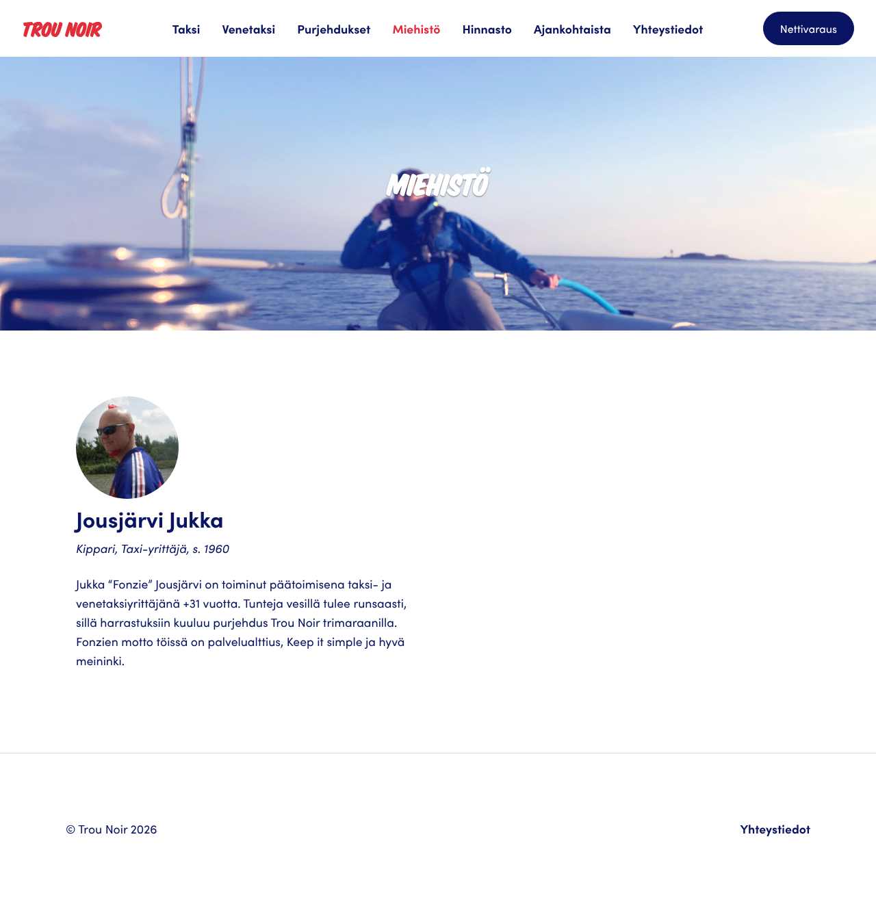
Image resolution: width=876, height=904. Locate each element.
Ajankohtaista (572, 28)
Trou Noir (61, 28)
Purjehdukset (333, 28)
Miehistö (416, 28)
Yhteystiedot (668, 28)
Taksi (186, 28)
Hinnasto (487, 28)
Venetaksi (248, 28)
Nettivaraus (808, 28)
